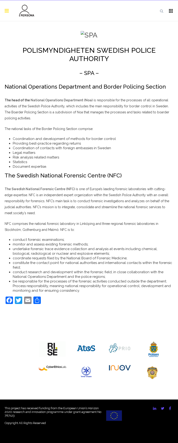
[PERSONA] (27, 11)
